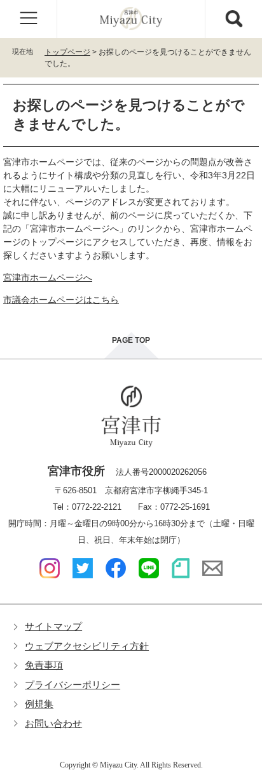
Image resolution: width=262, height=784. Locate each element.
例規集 (39, 703)
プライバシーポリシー (72, 684)
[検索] (233, 19)
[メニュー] (28, 19)
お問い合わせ (53, 723)
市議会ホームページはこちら (61, 300)
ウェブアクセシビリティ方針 (87, 646)
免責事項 (44, 665)
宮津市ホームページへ (47, 277)
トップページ (67, 52)
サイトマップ (53, 626)
